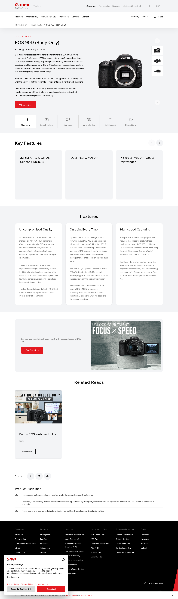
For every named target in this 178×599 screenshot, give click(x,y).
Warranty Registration (74, 551)
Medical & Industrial (132, 6)
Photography (45, 535)
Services (75, 16)
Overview (25, 125)
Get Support (110, 125)
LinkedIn (144, 548)
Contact (85, 16)
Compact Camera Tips (100, 543)
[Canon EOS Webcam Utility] (38, 424)
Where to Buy (32, 16)
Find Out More (32, 350)
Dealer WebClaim (123, 543)
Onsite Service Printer (125, 552)
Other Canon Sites (155, 583)
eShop (160, 16)
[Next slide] (157, 40)
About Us (19, 535)
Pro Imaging (104, 6)
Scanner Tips (96, 552)
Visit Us (18, 548)
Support (145, 16)
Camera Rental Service (74, 569)
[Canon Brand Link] (22, 6)
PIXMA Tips (95, 548)
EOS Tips (94, 539)
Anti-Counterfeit (72, 539)
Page (21, 440)
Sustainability (20, 539)
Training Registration (74, 560)
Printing (43, 539)
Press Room (64, 16)
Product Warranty (72, 556)
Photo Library (131, 125)
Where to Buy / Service (74, 535)
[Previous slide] (157, 102)
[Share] (30, 476)
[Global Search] (150, 6)
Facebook (145, 535)
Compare (68, 125)
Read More (27, 451)
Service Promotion (123, 548)
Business (116, 6)
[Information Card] (126, 345)
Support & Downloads (125, 535)
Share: (19, 476)
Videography (45, 548)
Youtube (144, 543)
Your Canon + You (48, 16)
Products (19, 16)
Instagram (145, 539)
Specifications (46, 125)
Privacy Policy (87, 595)
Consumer (91, 6)
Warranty (135, 16)
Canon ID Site (96, 557)
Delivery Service (122, 539)
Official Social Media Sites (25, 543)
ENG (158, 6)
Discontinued (23, 36)
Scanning (44, 543)
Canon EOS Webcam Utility (37, 434)
